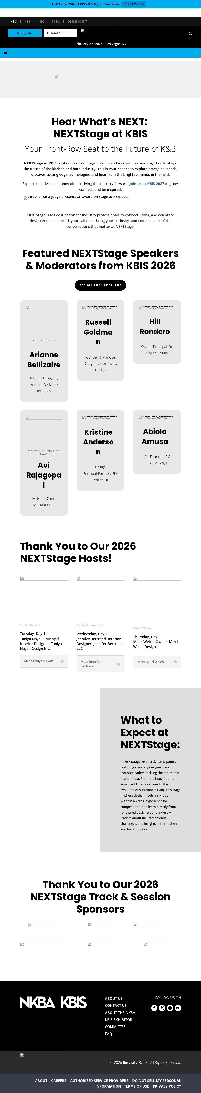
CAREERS (58, 1080)
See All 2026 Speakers (100, 285)
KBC (41, 21)
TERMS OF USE (136, 1086)
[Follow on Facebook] (154, 1008)
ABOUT (41, 1080)
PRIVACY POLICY (167, 1086)
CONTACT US (116, 1005)
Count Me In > (134, 4)
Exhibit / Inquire (59, 33)
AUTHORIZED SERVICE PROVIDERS (99, 1080)
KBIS (14, 21)
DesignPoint (77, 21)
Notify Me (24, 33)
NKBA (56, 21)
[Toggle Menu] (100, 53)
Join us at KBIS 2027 (147, 183)
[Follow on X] (162, 1008)
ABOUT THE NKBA (120, 1012)
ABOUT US (113, 998)
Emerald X (132, 1062)
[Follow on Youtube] (178, 1008)
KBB (27, 21)
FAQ (108, 1033)
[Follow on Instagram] (170, 1008)
